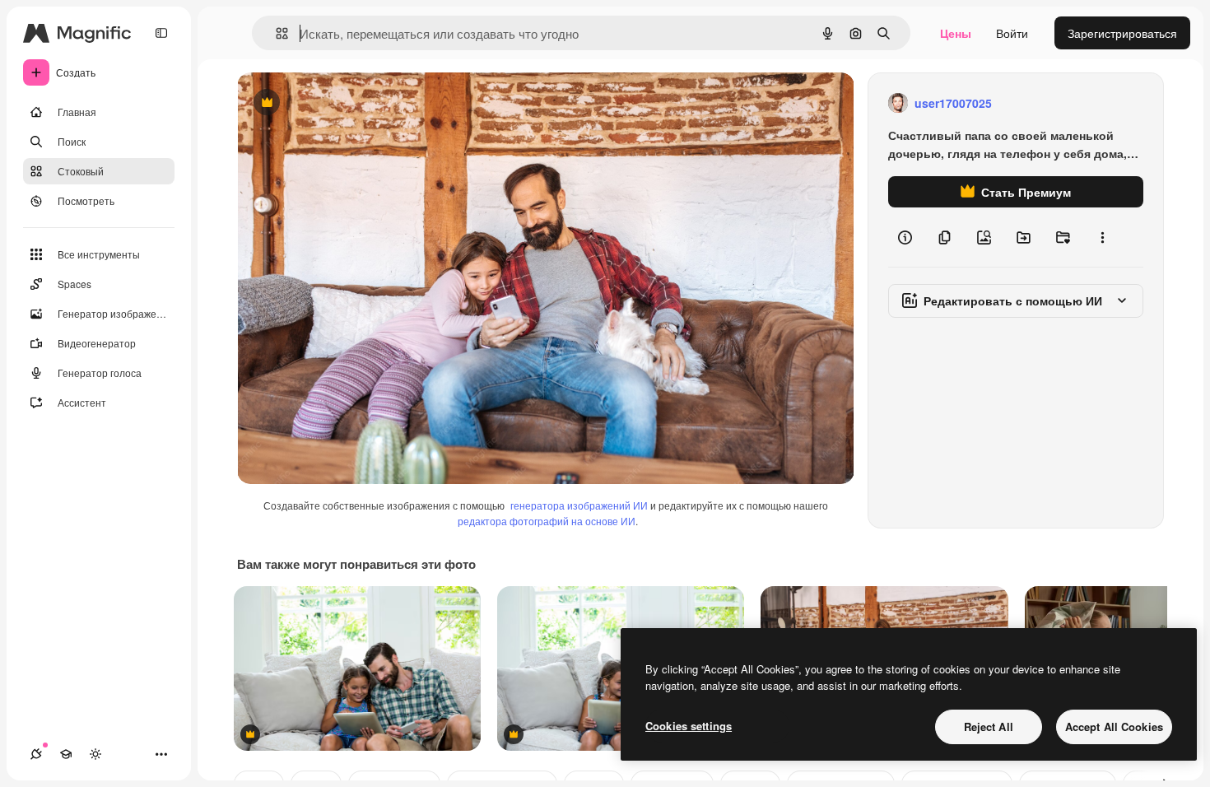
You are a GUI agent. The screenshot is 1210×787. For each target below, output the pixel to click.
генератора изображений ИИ (579, 505)
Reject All (988, 726)
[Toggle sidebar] (161, 33)
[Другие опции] (1102, 237)
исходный (347, 103)
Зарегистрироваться (1122, 33)
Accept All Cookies (1114, 726)
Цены (955, 33)
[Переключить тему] (95, 754)
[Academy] (66, 754)
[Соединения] (36, 754)
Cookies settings (688, 725)
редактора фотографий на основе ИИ (546, 521)
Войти (1012, 33)
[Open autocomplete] (275, 33)
